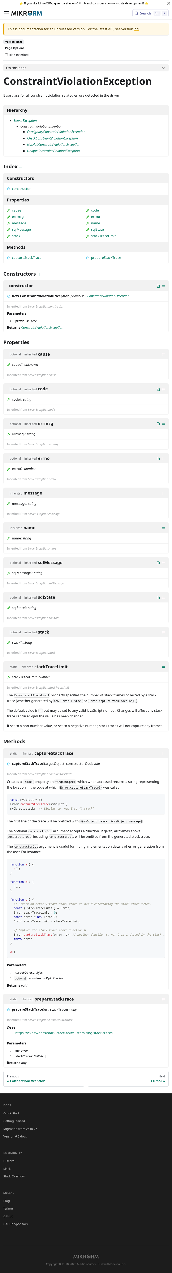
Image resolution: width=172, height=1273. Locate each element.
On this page (16, 68)
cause (16, 210)
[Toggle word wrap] (152, 864)
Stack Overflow (14, 1176)
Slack (7, 1169)
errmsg (18, 216)
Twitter (8, 1209)
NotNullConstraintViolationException (53, 144)
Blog (6, 1201)
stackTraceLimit (103, 236)
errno (95, 216)
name (95, 223)
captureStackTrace (27, 257)
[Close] (169, 3)
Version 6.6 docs (15, 1136)
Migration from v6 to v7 (20, 1129)
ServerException (25, 120)
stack (16, 236)
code (95, 210)
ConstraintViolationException (108, 296)
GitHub (81, 3)
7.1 (136, 29)
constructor (21, 188)
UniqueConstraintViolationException (53, 151)
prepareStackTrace (106, 257)
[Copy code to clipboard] (159, 799)
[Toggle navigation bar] (6, 13)
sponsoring (112, 3)
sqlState (97, 229)
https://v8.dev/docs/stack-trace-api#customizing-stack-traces (64, 1033)
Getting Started (14, 1121)
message (19, 223)
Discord (8, 1161)
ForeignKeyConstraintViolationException (56, 131)
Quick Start (11, 1113)
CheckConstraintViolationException (52, 138)
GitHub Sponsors (15, 1224)
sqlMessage (21, 229)
